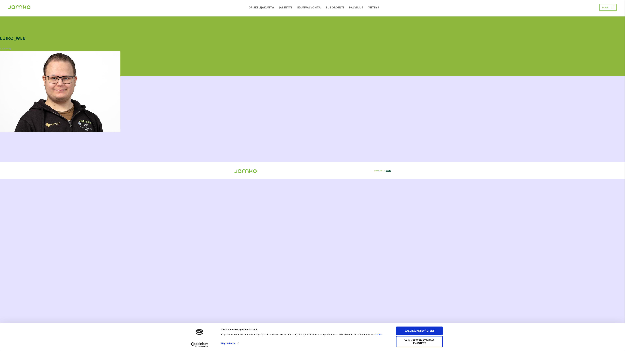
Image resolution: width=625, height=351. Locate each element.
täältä (378, 334)
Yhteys (373, 7)
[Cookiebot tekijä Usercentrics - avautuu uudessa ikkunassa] (199, 344)
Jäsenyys (285, 7)
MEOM (388, 171)
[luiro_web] (60, 131)
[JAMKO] (19, 6)
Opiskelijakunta (261, 7)
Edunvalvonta (309, 7)
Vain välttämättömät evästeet (419, 341)
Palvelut (356, 7)
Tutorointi (335, 7)
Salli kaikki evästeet (419, 330)
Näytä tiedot (228, 343)
